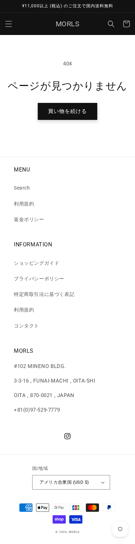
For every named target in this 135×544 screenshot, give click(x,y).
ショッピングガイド (36, 263)
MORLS (74, 532)
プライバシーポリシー (39, 278)
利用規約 (24, 204)
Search (22, 188)
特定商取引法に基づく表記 (44, 294)
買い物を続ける (67, 111)
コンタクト (26, 325)
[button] (8, 24)
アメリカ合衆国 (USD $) (64, 482)
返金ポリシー (29, 219)
